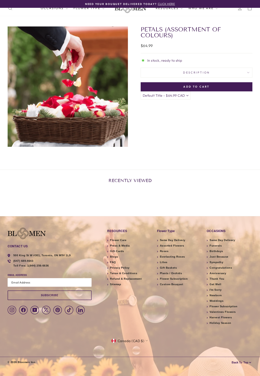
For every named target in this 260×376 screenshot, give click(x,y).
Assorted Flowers (172, 245)
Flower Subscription (174, 278)
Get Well (215, 284)
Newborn (216, 295)
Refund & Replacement (126, 278)
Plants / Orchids (171, 273)
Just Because (219, 256)
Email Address (17, 275)
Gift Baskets (168, 267)
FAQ (113, 262)
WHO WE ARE (201, 8)
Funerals (216, 245)
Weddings (216, 300)
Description (196, 72)
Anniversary (218, 273)
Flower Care (118, 240)
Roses (164, 251)
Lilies (163, 262)
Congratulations (221, 267)
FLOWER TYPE (87, 8)
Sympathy (216, 262)
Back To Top (240, 362)
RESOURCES (168, 8)
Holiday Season (220, 322)
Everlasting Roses (172, 256)
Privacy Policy (119, 267)
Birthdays (216, 251)
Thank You (217, 278)
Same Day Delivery (172, 240)
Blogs (114, 256)
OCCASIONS (53, 8)
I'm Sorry (216, 289)
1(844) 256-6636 (38, 265)
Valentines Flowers (223, 311)
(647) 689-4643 (23, 260)
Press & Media (120, 245)
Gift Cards (117, 251)
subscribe (49, 295)
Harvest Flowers (221, 317)
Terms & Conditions (123, 273)
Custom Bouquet (171, 284)
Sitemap (115, 284)
